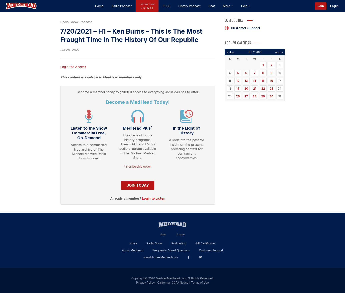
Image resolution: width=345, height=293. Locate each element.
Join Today (138, 185)
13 (246, 80)
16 (271, 80)
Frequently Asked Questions (171, 250)
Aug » (279, 52)
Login (334, 6)
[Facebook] (188, 257)
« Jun (230, 52)
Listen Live (147, 6)
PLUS (166, 6)
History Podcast (189, 6)
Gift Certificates (205, 243)
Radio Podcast (121, 6)
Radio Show (154, 243)
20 (246, 88)
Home (99, 6)
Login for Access (73, 67)
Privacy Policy (145, 282)
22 (263, 88)
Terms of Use (200, 282)
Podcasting (179, 243)
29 (263, 96)
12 (237, 80)
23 (271, 88)
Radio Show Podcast (76, 22)
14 (254, 80)
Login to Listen (153, 198)
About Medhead (132, 250)
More (227, 6)
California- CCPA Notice (172, 282)
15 (263, 80)
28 (255, 96)
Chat (211, 6)
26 (238, 96)
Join (320, 6)
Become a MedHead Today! (138, 102)
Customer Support (245, 28)
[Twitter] (200, 257)
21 (254, 88)
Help (244, 6)
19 (237, 88)
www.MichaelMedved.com (160, 257)
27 (246, 96)
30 (271, 96)
